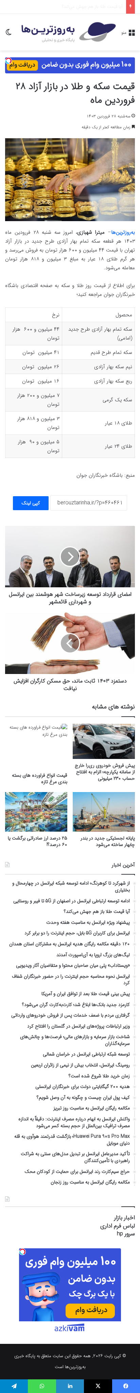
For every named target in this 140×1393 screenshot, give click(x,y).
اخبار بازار (124, 1217)
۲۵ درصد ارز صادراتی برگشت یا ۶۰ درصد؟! (37, 841)
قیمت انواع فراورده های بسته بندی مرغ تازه (39, 779)
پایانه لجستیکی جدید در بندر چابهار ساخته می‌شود (108, 841)
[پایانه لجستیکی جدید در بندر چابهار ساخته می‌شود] (104, 812)
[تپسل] (8, 60)
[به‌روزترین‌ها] (68, 32)
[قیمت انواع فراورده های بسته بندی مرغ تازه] (36, 746)
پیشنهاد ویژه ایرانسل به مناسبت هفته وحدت (83, 6)
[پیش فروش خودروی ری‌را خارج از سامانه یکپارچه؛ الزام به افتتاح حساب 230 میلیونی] (104, 741)
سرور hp (126, 1233)
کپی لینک (30, 503)
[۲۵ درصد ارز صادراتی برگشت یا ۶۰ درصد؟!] (36, 812)
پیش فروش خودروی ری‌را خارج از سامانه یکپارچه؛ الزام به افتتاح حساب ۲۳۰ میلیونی (105, 772)
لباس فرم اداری (117, 1226)
